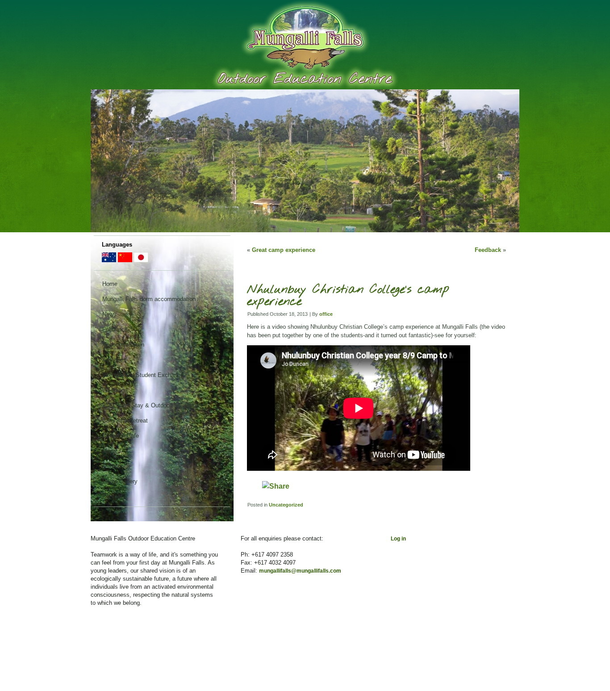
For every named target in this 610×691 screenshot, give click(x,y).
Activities (114, 359)
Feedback (115, 329)
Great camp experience (283, 250)
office (326, 314)
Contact (112, 496)
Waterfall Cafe (120, 435)
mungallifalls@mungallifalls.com (300, 571)
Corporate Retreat (125, 420)
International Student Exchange (143, 375)
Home (109, 284)
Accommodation (123, 344)
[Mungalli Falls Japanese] (141, 260)
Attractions (116, 466)
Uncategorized (286, 504)
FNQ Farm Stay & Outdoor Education (150, 405)
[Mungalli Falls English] (109, 260)
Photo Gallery (120, 481)
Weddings (115, 390)
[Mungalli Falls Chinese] (125, 260)
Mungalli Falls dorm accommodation (149, 299)
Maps (109, 451)
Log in (398, 539)
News (109, 314)
